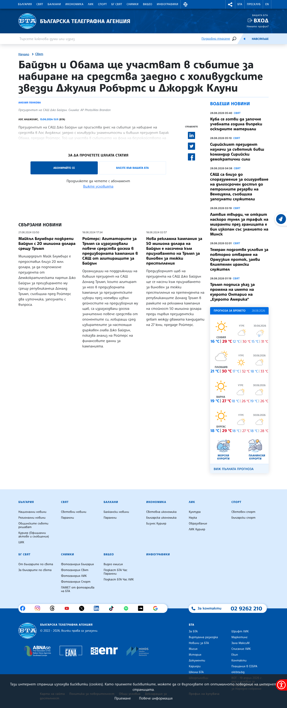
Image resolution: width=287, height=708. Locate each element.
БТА (239, 4)
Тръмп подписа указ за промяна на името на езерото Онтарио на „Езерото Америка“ (232, 292)
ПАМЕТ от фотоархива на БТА (77, 589)
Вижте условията (98, 186)
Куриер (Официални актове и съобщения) (33, 534)
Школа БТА (196, 672)
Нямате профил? (258, 26)
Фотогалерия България (77, 564)
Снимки (133, 4)
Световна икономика (161, 512)
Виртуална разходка (203, 637)
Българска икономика (161, 518)
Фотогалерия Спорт (75, 582)
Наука (193, 518)
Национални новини (32, 512)
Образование (198, 523)
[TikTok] (113, 608)
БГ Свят (116, 4)
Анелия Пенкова (29, 102)
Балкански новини (116, 512)
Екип (234, 655)
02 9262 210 (246, 608)
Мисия (193, 649)
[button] (185, 4)
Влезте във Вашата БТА (132, 167)
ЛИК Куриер (197, 529)
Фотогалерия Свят (74, 570)
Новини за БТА (199, 643)
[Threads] (54, 608)
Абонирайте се (64, 167)
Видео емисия (113, 564)
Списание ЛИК (241, 649)
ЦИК (21, 542)
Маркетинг (239, 637)
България (25, 4)
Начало (23, 54)
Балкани (54, 4)
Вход (261, 20)
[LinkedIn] (98, 608)
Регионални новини (32, 518)
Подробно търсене (216, 39)
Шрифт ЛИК (240, 631)
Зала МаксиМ (240, 643)
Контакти (238, 660)
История (195, 655)
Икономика (74, 4)
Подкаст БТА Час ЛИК (119, 579)
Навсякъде (260, 39)
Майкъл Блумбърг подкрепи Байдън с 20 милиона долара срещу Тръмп (47, 243)
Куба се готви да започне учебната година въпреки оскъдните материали (236, 124)
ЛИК (90, 4)
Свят (39, 4)
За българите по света (35, 570)
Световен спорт (243, 512)
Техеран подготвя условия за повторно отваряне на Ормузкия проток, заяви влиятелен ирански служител (239, 259)
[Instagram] (39, 608)
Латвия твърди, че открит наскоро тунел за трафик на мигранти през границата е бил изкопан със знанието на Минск (239, 224)
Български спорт (243, 518)
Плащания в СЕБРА (244, 666)
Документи (197, 660)
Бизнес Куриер (156, 523)
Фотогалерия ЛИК (74, 576)
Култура (195, 512)
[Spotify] (128, 608)
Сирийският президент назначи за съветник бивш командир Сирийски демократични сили (237, 152)
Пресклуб (254, 4)
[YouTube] (68, 608)
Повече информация (156, 698)
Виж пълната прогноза (234, 469)
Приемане (122, 698)
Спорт (102, 4)
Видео (147, 4)
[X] (83, 608)
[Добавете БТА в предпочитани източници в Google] (157, 608)
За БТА (193, 631)
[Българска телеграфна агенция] (27, 631)
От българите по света (35, 564)
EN (267, 4)
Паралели (67, 518)
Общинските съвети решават (33, 525)
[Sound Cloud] (142, 608)
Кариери (195, 666)
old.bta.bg (238, 672)
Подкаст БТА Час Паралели (115, 571)
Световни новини (73, 512)
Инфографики (167, 4)
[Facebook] (24, 608)
